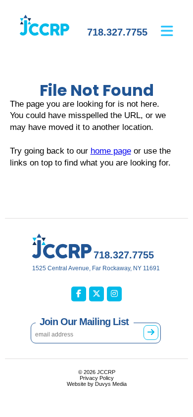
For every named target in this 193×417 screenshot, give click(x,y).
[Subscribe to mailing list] (151, 332)
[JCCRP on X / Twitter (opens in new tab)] (96, 294)
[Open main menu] (174, 23)
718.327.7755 (117, 32)
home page (111, 151)
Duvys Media (111, 384)
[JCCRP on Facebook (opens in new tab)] (78, 294)
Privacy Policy (97, 378)
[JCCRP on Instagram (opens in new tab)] (114, 294)
